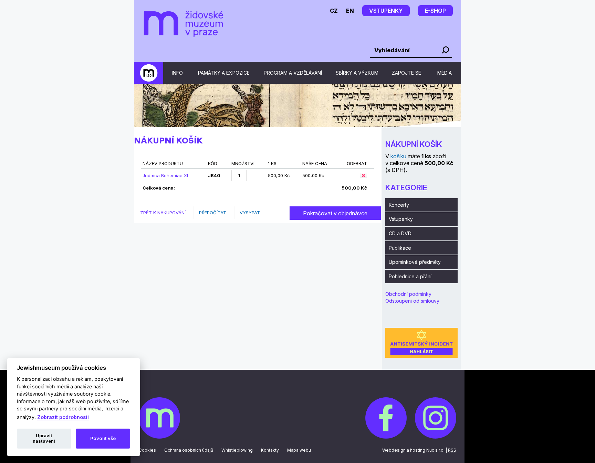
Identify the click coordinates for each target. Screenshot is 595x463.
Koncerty (399, 205)
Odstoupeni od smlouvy (412, 301)
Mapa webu (299, 450)
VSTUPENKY (386, 10)
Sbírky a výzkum (357, 73)
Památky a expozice (224, 73)
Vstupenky (401, 219)
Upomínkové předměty (415, 262)
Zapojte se (406, 73)
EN (350, 10)
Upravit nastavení (44, 438)
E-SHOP (435, 10)
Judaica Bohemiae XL (166, 175)
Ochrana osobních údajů (188, 450)
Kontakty (270, 450)
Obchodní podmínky (408, 294)
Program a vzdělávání (293, 73)
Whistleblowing (237, 450)
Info (177, 73)
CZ (334, 10)
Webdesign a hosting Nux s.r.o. (413, 450)
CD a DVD (400, 233)
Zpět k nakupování (163, 212)
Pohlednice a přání (410, 276)
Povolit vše (103, 438)
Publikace (400, 248)
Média (444, 73)
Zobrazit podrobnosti (63, 417)
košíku (398, 156)
